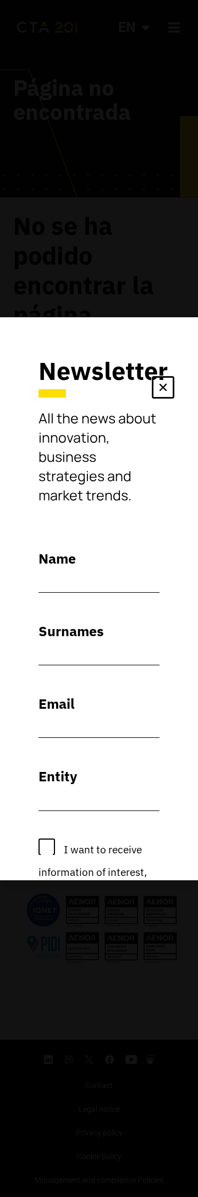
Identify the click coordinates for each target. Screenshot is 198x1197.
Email (56, 703)
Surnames (71, 631)
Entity (57, 776)
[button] (163, 390)
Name (57, 558)
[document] (99, 598)
